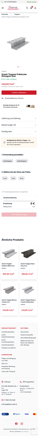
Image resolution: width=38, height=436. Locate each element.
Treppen (17, 14)
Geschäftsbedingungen (28, 338)
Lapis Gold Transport (8, 371)
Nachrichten (25, 332)
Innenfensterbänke (8, 345)
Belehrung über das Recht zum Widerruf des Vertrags (27, 343)
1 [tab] (18, 67)
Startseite (5, 14)
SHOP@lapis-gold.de (11, 2)
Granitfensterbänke (8, 332)
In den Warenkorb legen (19, 214)
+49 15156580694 (25, 392)
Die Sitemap (24, 431)
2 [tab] (20, 67)
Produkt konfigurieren (19, 92)
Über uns (4, 363)
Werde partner (31, 2)
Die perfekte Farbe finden (10, 107)
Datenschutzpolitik (27, 335)
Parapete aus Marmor (9, 348)
